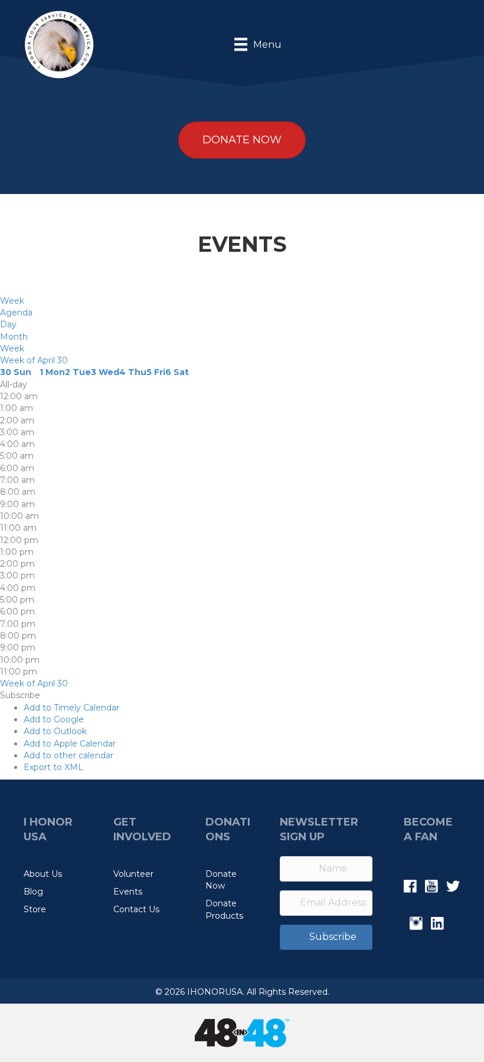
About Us (43, 874)
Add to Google (54, 719)
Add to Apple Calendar (70, 743)
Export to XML (53, 767)
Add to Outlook (55, 731)
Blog (33, 891)
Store (35, 909)
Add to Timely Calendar (71, 707)
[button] (20, 695)
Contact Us (136, 909)
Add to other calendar (68, 755)
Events (127, 891)
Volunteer (133, 874)
